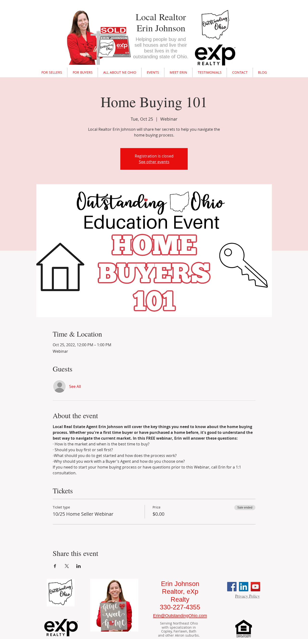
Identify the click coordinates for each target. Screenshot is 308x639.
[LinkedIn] (243, 586)
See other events (154, 161)
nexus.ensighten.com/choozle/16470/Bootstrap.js (156, 6)
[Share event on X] (66, 566)
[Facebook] (232, 586)
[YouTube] (255, 586)
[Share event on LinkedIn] (78, 566)
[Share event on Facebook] (55, 566)
